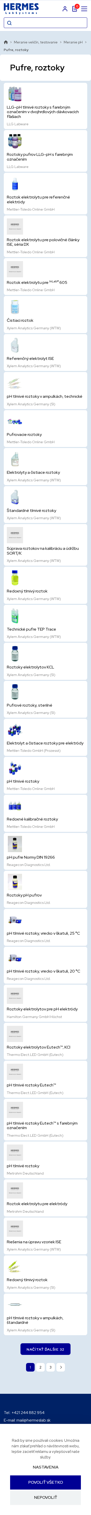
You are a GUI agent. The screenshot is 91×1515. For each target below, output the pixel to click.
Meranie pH (73, 42)
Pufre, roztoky (16, 49)
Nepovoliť (45, 1497)
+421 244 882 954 (28, 1412)
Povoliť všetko (45, 1482)
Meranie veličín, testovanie (36, 42)
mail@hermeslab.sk (33, 1420)
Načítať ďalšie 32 (45, 1349)
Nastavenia (45, 1467)
